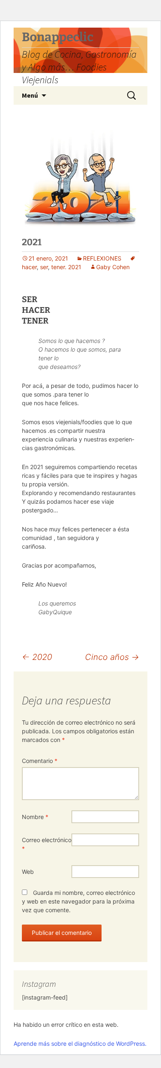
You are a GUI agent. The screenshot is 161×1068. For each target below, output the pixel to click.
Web (28, 871)
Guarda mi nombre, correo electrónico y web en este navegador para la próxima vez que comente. (78, 901)
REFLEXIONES (102, 258)
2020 (37, 657)
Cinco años (112, 657)
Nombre (35, 816)
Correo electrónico (46, 844)
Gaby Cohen (113, 266)
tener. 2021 (66, 266)
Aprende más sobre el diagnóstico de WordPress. (80, 1043)
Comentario (39, 760)
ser (44, 266)
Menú (30, 95)
